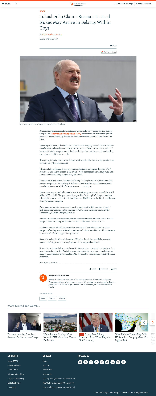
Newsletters (47, 370)
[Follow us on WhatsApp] (118, 362)
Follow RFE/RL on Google (124, 4)
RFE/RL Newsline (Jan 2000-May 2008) (58, 383)
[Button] (113, 45)
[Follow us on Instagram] (91, 362)
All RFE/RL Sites (14, 383)
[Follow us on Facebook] (107, 362)
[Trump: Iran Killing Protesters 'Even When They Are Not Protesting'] (95, 322)
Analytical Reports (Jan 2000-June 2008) (59, 387)
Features (46, 366)
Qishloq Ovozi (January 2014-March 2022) (59, 379)
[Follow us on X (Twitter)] (102, 362)
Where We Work (14, 366)
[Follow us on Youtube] (80, 362)
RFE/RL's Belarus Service (52, 34)
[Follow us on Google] (96, 362)
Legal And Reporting (16, 379)
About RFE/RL (13, 361)
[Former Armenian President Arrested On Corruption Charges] (24, 322)
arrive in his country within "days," (66, 134)
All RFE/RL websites (143, 4)
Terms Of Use (13, 370)
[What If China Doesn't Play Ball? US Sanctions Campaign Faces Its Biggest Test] (131, 322)
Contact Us (12, 387)
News (42, 11)
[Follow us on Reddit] (85, 362)
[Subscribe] (123, 362)
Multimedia (47, 374)
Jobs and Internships (16, 374)
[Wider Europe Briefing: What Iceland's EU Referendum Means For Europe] (60, 322)
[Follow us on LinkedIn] (112, 362)
